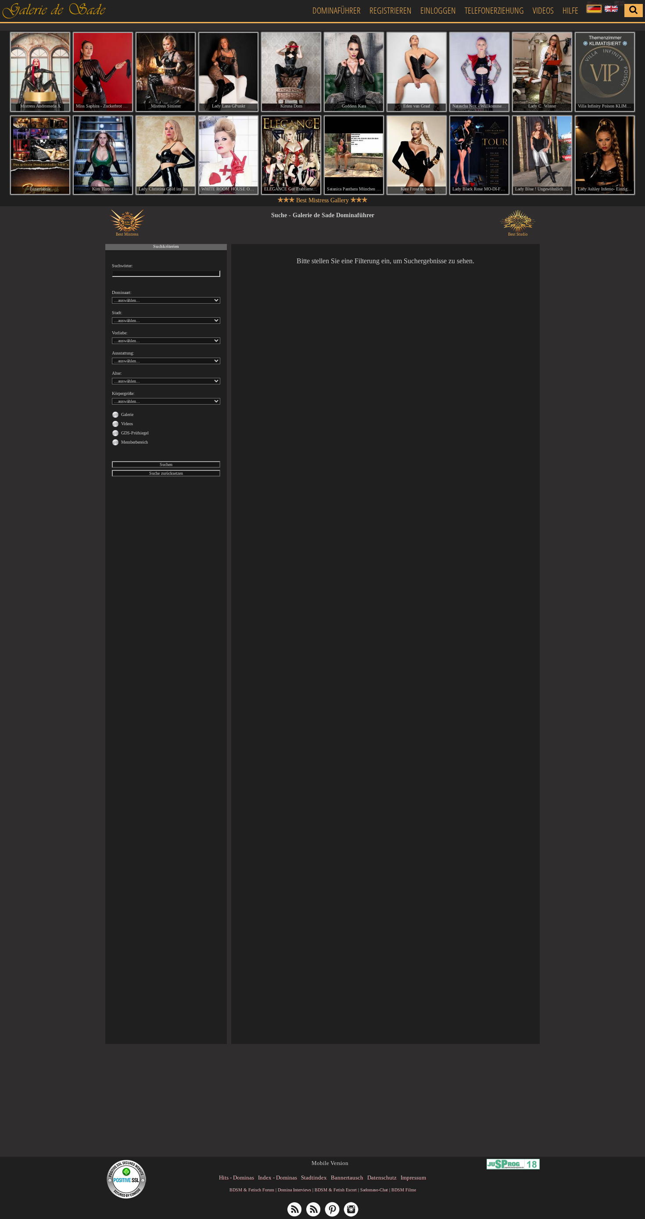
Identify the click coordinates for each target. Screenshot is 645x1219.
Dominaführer (336, 10)
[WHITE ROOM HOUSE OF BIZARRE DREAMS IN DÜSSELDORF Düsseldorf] (228, 155)
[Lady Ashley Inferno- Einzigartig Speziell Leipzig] (605, 155)
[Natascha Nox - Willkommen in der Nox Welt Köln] (479, 72)
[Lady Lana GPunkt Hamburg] (228, 72)
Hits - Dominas (236, 1177)
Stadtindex (314, 1177)
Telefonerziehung (494, 10)
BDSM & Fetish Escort (336, 1189)
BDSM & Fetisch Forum (251, 1189)
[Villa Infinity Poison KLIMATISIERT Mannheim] (605, 72)
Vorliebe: (120, 332)
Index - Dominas (277, 1177)
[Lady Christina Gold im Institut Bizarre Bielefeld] (165, 155)
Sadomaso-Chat (374, 1189)
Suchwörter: (122, 265)
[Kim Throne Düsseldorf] (103, 155)
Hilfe (570, 10)
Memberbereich (134, 442)
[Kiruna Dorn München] (291, 72)
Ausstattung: (123, 353)
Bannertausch (347, 1177)
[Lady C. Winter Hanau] (542, 72)
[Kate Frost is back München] (416, 155)
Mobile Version (330, 1163)
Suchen (166, 464)
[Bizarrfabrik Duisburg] (40, 155)
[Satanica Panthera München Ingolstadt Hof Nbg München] (354, 155)
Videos (543, 10)
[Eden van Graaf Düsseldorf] (416, 72)
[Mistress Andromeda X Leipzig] (40, 72)
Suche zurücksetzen (166, 473)
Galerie (127, 414)
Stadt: (117, 312)
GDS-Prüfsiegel (135, 432)
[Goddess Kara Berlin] (354, 72)
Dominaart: (122, 292)
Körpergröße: (123, 393)
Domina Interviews (294, 1189)
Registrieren (390, 10)
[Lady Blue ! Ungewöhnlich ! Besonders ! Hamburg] (542, 155)
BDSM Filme (403, 1189)
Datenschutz (382, 1177)
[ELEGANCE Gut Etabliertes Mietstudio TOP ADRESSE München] (291, 155)
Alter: (117, 373)
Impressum (413, 1177)
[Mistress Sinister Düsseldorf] (165, 72)
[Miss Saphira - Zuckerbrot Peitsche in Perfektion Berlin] (103, 72)
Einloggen (438, 10)
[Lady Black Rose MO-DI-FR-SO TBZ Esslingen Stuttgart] (479, 155)
